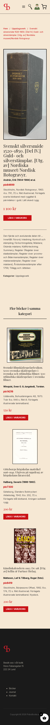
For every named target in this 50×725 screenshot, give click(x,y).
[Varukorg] (44, 6)
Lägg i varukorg (17, 218)
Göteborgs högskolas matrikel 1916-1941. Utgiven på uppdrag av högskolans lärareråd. (23, 472)
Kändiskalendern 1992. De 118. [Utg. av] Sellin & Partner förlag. (24, 569)
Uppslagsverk (19, 28)
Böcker (12, 688)
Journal (12, 692)
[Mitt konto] (37, 7)
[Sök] (30, 6)
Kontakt (12, 695)
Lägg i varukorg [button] (16, 417)
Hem (5, 28)
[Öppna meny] (23, 6)
